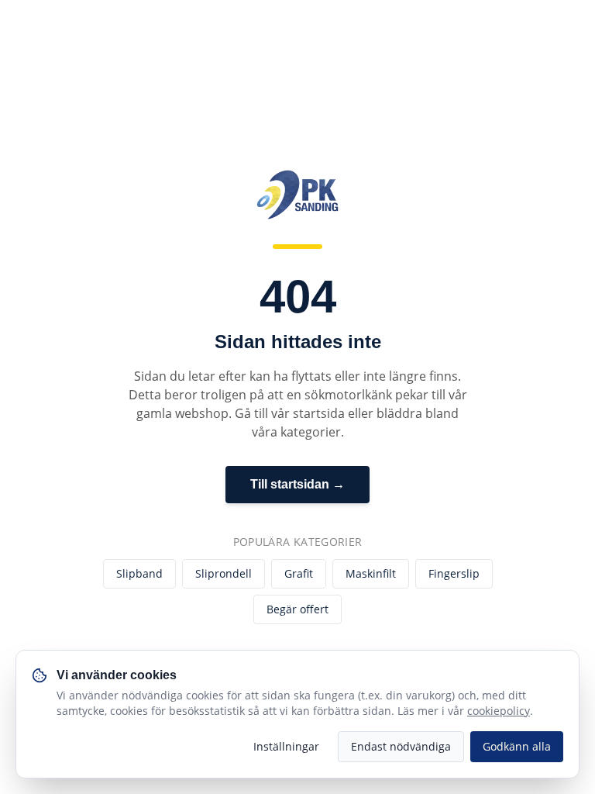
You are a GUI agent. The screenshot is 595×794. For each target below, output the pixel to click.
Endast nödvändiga (401, 746)
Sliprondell (223, 573)
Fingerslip (454, 573)
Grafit (298, 573)
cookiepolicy (498, 710)
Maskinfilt (371, 573)
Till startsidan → (297, 484)
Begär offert (297, 609)
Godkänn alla (517, 746)
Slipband (139, 573)
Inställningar (286, 746)
